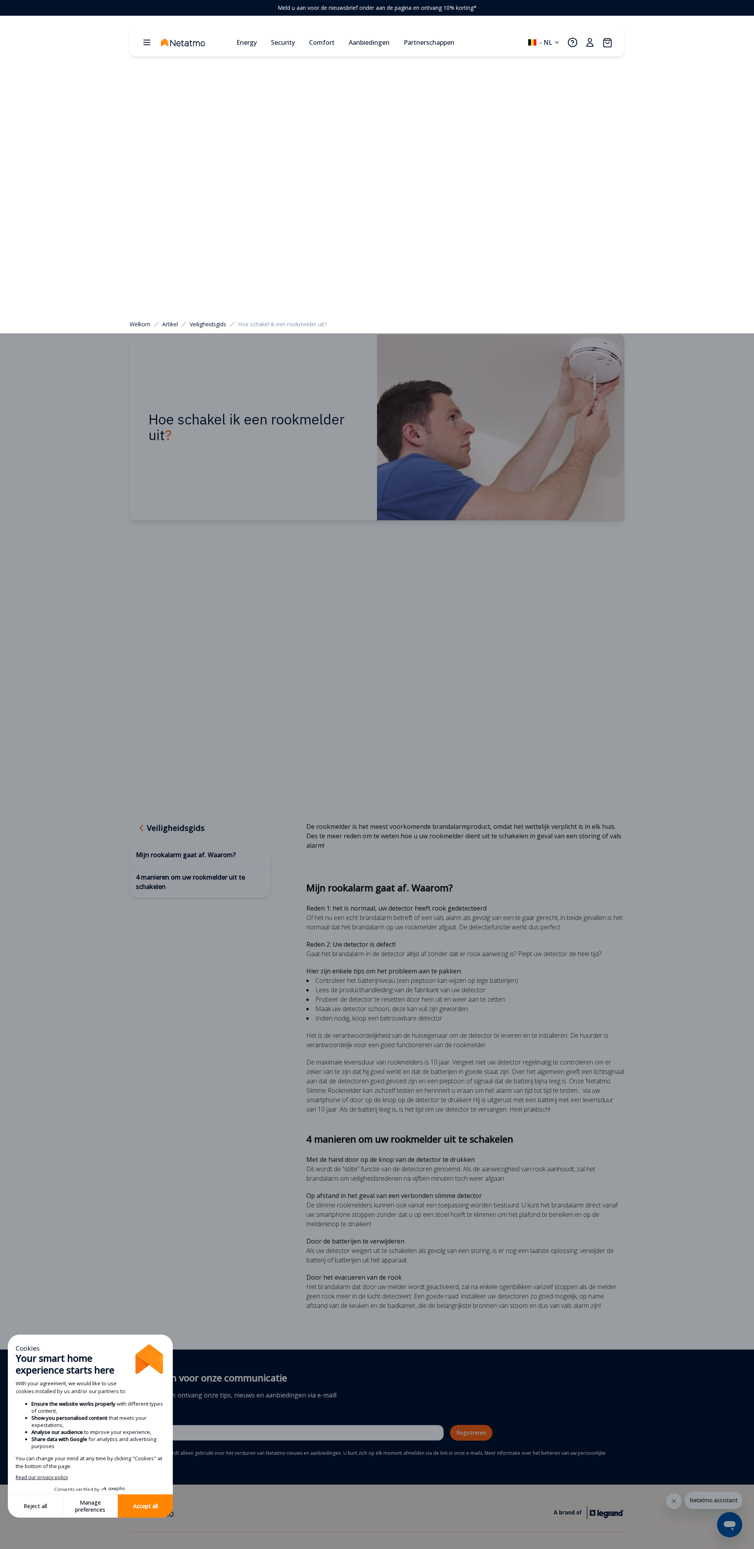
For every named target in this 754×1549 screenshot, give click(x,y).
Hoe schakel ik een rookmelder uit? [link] (282, 324)
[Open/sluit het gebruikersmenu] (590, 42)
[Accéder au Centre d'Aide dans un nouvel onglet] (572, 42)
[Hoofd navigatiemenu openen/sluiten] (147, 42)
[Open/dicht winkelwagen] (607, 42)
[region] (377, 8)
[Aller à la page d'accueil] (195, 42)
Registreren (471, 1432)
